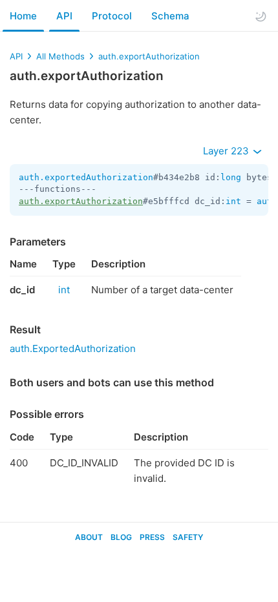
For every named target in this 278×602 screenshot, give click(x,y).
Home (23, 16)
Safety (188, 537)
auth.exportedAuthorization (86, 177)
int (233, 201)
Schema (170, 16)
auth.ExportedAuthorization (73, 348)
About (89, 537)
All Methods (60, 56)
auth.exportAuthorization (149, 56)
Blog (121, 537)
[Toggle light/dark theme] (260, 16)
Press (152, 537)
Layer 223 (227, 151)
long (230, 177)
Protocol (112, 16)
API (64, 16)
